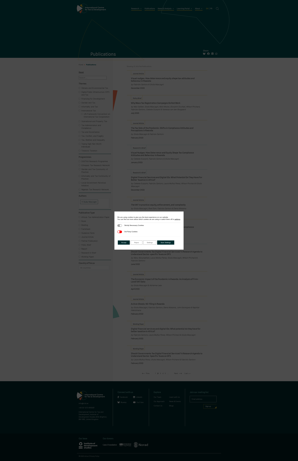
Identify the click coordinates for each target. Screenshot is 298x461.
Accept (123, 242)
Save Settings (166, 242)
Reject (136, 242)
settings (177, 219)
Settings (150, 242)
